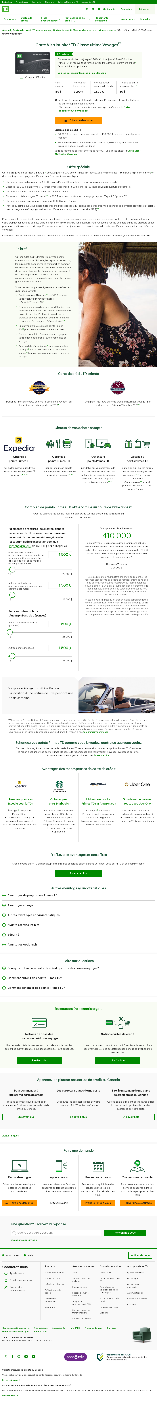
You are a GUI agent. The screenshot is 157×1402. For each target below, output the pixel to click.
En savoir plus (10, 1380)
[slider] (12, 569)
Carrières (131, 1305)
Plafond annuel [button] (19, 546)
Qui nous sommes (135, 1273)
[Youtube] (26, 1357)
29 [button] (27, 474)
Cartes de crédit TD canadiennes (32, 30)
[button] (87, 9)
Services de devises (81, 1319)
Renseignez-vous (125, 1233)
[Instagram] (18, 1357)
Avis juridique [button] (9, 1136)
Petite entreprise (22, 2)
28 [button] (109, 481)
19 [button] (24, 474)
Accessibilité (58, 1328)
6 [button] (43, 302)
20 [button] (69, 474)
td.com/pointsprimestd (95, 732)
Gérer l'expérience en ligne (15, 1332)
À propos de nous (93, 1328)
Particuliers (7, 2)
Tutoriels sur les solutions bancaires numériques (109, 1290)
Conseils (145, 19)
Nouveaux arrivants (109, 1307)
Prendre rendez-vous (21, 1280)
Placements (49, 2)
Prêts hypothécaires (49, 19)
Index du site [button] (40, 1332)
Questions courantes (23, 1240)
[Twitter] (6, 1357)
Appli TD (76, 1273)
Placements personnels (101, 19)
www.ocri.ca (9, 1395)
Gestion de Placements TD (68, 2)
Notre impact (133, 1278)
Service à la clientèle (137, 1299)
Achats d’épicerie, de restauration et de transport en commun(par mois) (25, 586)
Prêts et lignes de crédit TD (75, 19)
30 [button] (63, 321)
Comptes (9, 19)
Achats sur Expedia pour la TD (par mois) (24, 624)
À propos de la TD (88, 2)
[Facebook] (12, 1357)
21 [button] (136, 474)
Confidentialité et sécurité (15, 1328)
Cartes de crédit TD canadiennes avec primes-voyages (84, 30)
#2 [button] (139, 405)
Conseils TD (105, 1273)
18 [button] (98, 209)
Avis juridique (41, 1328)
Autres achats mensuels (21, 648)
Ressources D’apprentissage (77, 1009)
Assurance (127, 19)
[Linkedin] (33, 1357)
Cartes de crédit (26, 19)
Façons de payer (80, 1287)
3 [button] (18, 810)
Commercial (36, 2)
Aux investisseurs (135, 1293)
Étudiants (104, 1313)
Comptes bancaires (54, 1273)
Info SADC (75, 1328)
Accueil (6, 30)
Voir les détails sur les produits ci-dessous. (82, 73)
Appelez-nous (17, 1273)
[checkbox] (33, 77)
